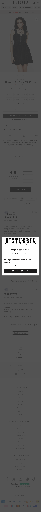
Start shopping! (20, 271)
